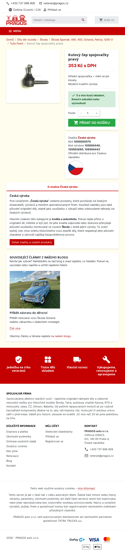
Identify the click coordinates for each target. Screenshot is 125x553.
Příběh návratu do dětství (28, 313)
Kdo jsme (12, 451)
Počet (71, 113)
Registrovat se (54, 441)
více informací (86, 488)
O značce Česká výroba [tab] (62, 186)
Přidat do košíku (92, 122)
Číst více (15, 328)
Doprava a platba (17, 431)
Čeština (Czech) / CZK (24, 10)
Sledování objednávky (59, 431)
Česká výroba (86, 137)
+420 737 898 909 (23, 3)
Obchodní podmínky (18, 436)
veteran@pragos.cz (55, 3)
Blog (9, 460)
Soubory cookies (16, 446)
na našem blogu (61, 336)
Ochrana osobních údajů (21, 441)
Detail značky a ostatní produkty (32, 242)
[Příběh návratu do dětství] (35, 290)
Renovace (12, 456)
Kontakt (11, 465)
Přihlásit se (52, 436)
